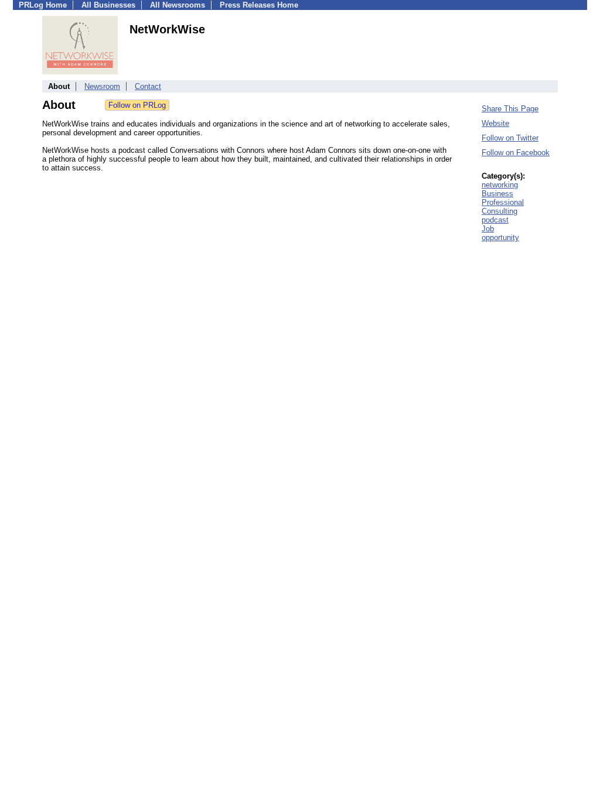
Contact (148, 86)
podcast (495, 220)
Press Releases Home (259, 5)
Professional (503, 202)
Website (495, 123)
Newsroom (102, 86)
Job (488, 228)
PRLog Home (43, 5)
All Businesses (108, 5)
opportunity (500, 237)
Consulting (499, 211)
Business (497, 193)
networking (500, 184)
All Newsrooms (177, 5)
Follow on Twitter (510, 138)
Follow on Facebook (516, 152)
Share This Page (510, 108)
